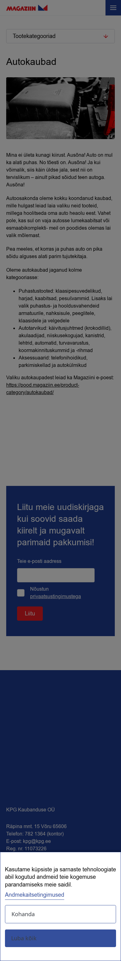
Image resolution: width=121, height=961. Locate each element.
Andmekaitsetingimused (34, 895)
